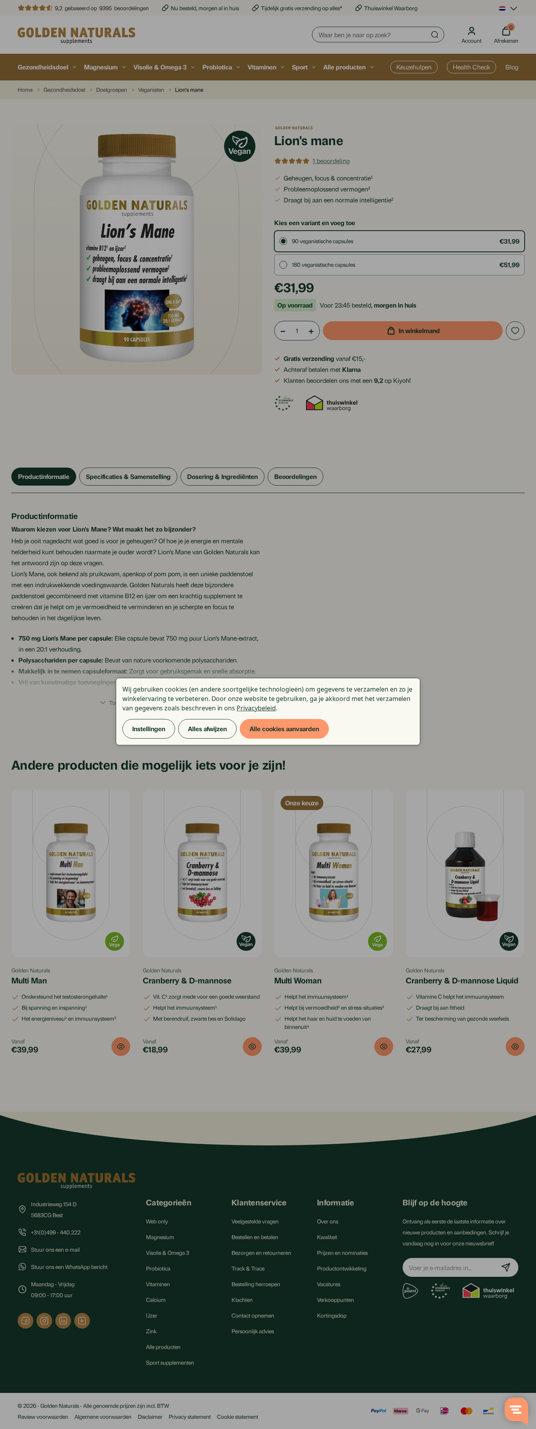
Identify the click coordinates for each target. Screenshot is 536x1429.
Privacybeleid (256, 708)
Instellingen (148, 729)
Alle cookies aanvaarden (284, 729)
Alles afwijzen (207, 729)
